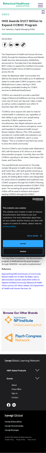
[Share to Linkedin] (10, 44)
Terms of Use (31, 439)
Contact (15, 397)
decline (23, 251)
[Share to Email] (17, 44)
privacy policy (9, 226)
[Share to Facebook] (4, 44)
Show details (32, 236)
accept (23, 243)
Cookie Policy (9, 439)
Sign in (15, 393)
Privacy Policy (20, 439)
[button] (23, 44)
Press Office (16, 389)
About (14, 385)
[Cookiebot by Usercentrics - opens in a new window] (32, 199)
